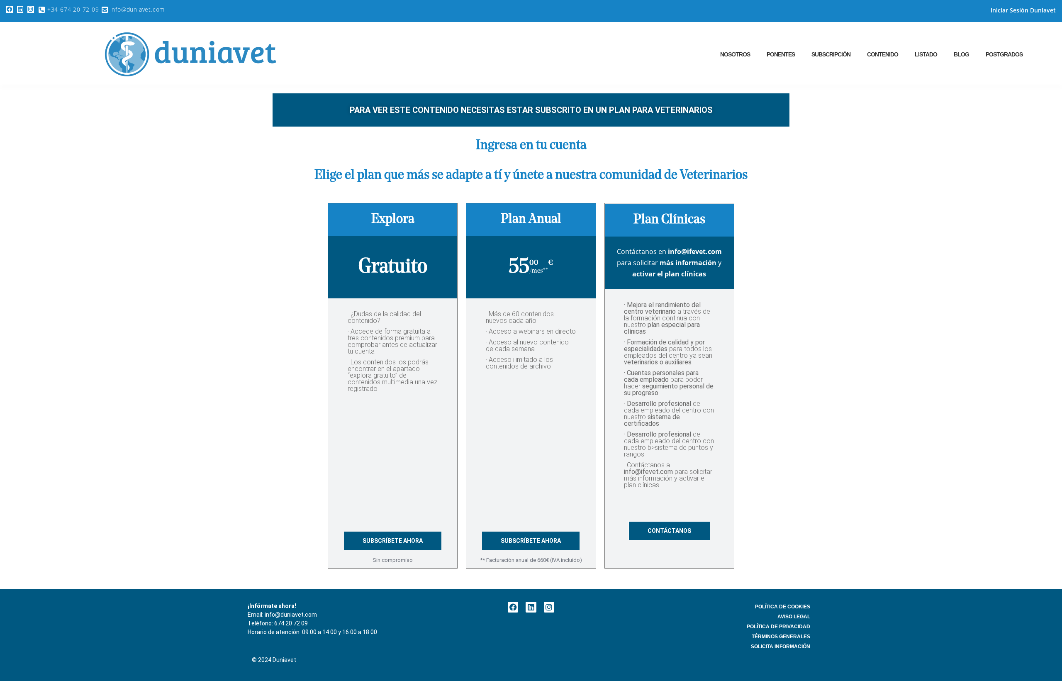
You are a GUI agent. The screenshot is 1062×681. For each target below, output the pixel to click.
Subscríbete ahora (393, 540)
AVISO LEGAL (793, 617)
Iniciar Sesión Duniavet (1023, 10)
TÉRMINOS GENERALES (781, 637)
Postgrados (1004, 54)
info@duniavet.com (137, 9)
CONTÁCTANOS (669, 530)
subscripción (830, 54)
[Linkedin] (20, 9)
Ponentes (781, 54)
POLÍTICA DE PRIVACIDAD (778, 627)
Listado (926, 54)
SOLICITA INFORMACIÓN (780, 646)
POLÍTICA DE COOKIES (782, 607)
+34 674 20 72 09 (73, 9)
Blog (961, 54)
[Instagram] (30, 9)
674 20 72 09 (291, 623)
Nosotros (735, 54)
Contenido (882, 54)
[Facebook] (9, 9)
